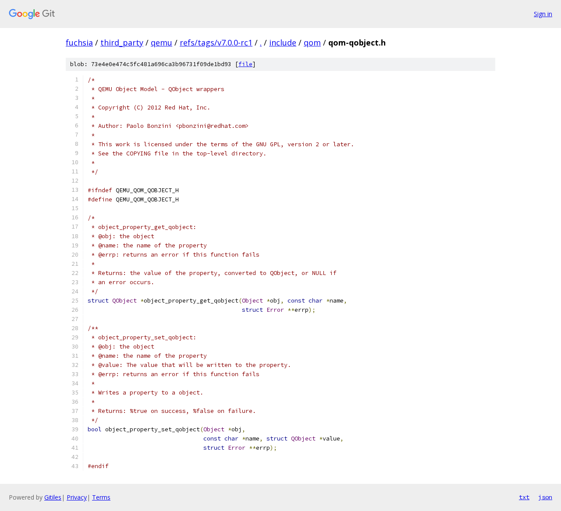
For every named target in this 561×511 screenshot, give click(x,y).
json (545, 497)
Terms (101, 497)
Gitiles (52, 497)
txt (524, 497)
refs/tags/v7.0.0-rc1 (216, 42)
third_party (121, 42)
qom (312, 42)
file (245, 64)
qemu (161, 42)
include (282, 42)
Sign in (543, 14)
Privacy (77, 497)
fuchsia (79, 42)
